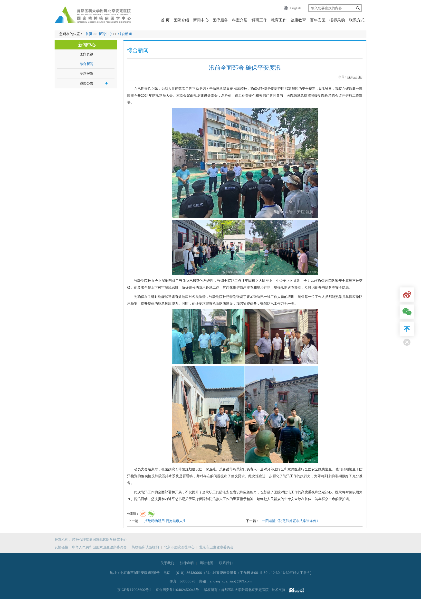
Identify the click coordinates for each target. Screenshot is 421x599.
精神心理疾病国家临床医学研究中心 (99, 540)
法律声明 (187, 563)
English (295, 8)
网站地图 (206, 563)
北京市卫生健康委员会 (216, 547)
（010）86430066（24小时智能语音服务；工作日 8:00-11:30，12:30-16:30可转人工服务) (242, 573)
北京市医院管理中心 (179, 547)
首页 (89, 34)
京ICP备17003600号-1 (135, 590)
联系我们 (226, 563)
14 (360, 77)
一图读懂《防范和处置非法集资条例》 (291, 521)
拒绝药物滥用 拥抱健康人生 (165, 521)
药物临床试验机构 (145, 547)
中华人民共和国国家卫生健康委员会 (99, 547)
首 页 (165, 20)
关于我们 (167, 563)
